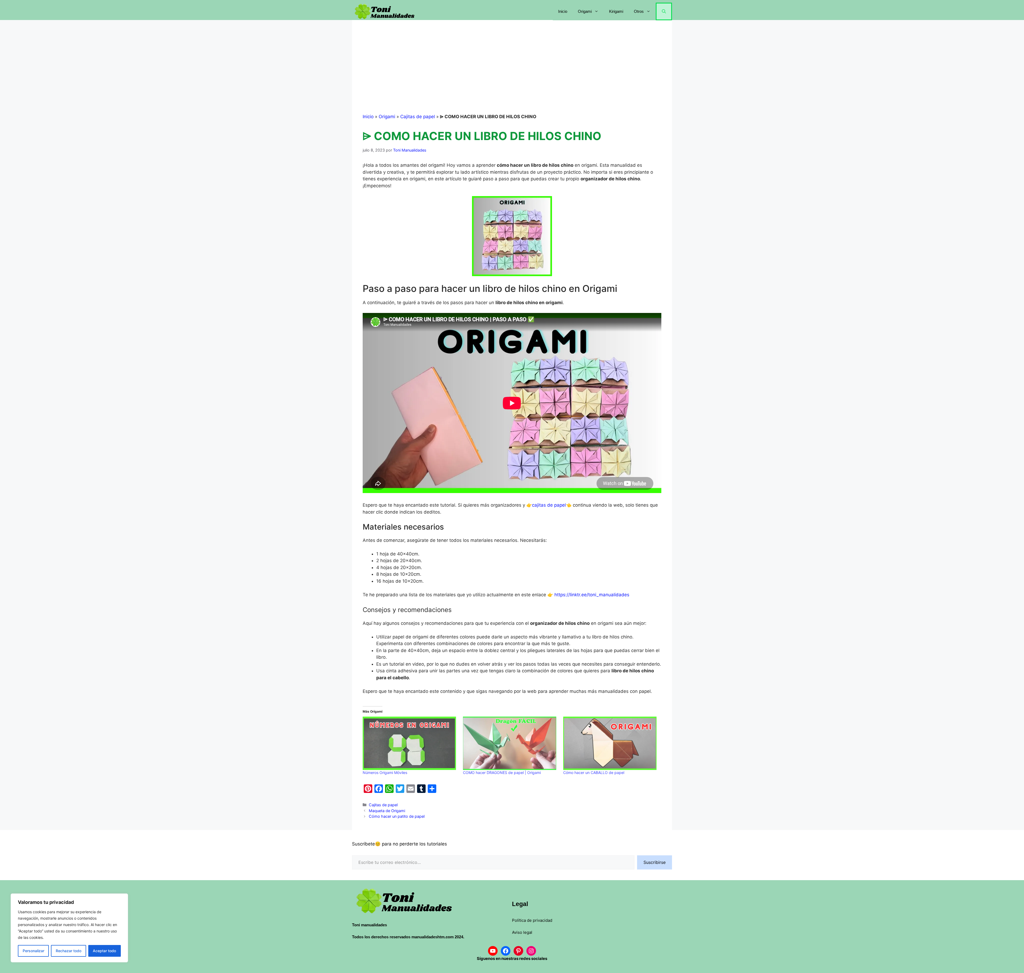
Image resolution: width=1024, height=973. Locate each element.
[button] (664, 11)
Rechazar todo (68, 950)
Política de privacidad (532, 920)
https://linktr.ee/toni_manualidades (591, 594)
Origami (585, 11)
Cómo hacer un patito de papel (397, 816)
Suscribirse (654, 862)
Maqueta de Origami (387, 810)
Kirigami (616, 11)
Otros (639, 11)
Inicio (562, 11)
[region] (69, 927)
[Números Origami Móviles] (410, 743)
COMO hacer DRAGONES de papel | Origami (502, 772)
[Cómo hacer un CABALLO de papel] (610, 743)
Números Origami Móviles (385, 772)
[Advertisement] (512, 70)
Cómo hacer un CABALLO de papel (593, 772)
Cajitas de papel (417, 116)
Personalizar (33, 950)
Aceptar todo (104, 950)
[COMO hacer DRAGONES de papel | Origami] (510, 743)
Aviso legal (522, 932)
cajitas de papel (549, 505)
